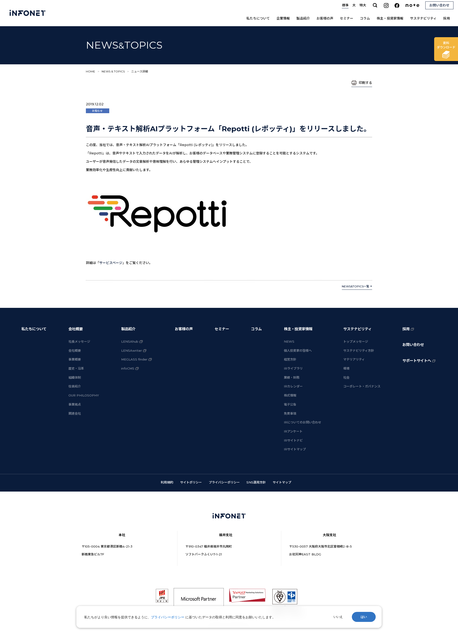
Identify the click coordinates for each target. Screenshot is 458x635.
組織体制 (74, 377)
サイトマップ (282, 482)
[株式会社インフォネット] (27, 13)
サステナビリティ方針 (358, 350)
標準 (345, 5)
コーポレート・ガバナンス (361, 386)
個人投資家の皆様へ (298, 350)
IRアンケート (293, 431)
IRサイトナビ (293, 440)
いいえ (338, 617)
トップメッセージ (355, 341)
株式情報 (290, 395)
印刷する (365, 83)
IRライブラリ (293, 368)
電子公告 (290, 404)
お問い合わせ (413, 344)
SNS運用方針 (256, 482)
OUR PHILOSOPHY (83, 395)
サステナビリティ (423, 18)
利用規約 (167, 482)
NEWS (289, 341)
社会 (346, 377)
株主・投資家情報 (390, 18)
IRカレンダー (293, 386)
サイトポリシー (191, 482)
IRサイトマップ (295, 449)
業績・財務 (291, 377)
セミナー (346, 18)
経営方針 (290, 359)
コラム (365, 18)
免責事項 (290, 413)
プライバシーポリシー (224, 482)
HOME (90, 71)
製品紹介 (303, 18)
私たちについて (258, 18)
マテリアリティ (354, 359)
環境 (346, 368)
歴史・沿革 (76, 368)
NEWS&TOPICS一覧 (355, 286)
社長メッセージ (79, 341)
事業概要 (74, 359)
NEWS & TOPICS (113, 71)
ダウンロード (446, 45)
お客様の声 (325, 18)
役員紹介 (74, 386)
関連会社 (74, 413)
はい (364, 617)
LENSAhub (129, 341)
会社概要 (75, 329)
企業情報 (283, 18)
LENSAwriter (131, 350)
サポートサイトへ (416, 360)
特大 (362, 5)
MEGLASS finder (134, 359)
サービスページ (110, 263)
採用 (446, 18)
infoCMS (127, 368)
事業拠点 (74, 404)
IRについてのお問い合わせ (302, 422)
